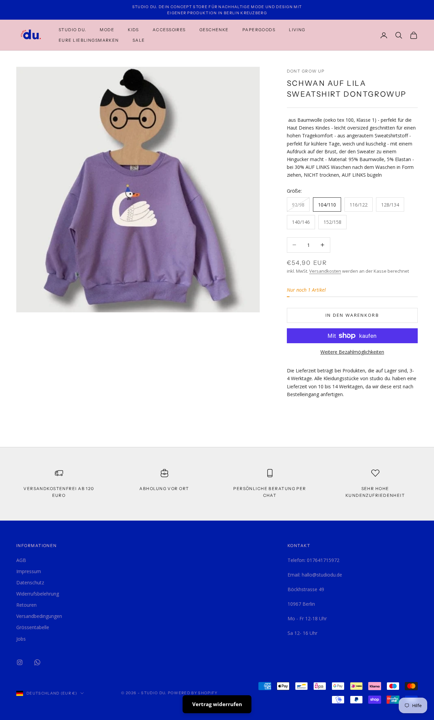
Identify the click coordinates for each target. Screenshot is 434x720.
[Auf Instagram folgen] (19, 662)
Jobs (21, 639)
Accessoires (169, 29)
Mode (107, 29)
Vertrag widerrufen (217, 704)
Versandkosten (325, 271)
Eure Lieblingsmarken (89, 40)
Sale (139, 40)
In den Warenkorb (352, 315)
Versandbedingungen (39, 616)
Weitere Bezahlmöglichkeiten (352, 352)
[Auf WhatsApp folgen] (37, 662)
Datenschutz (30, 582)
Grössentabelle (32, 627)
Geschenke (214, 29)
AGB (21, 560)
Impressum (28, 571)
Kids (133, 29)
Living (297, 29)
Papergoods (258, 29)
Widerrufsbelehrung (37, 593)
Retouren (26, 605)
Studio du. (72, 29)
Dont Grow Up (306, 71)
